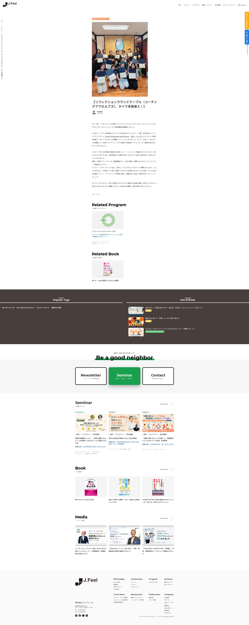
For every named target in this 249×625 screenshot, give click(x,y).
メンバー (133, 582)
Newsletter (91, 376)
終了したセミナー (169, 584)
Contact (158, 376)
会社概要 (218, 5)
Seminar (124, 376)
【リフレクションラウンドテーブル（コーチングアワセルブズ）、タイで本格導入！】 (2, 57)
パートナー (134, 584)
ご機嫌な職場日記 (118, 602)
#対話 (98, 194)
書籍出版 (151, 597)
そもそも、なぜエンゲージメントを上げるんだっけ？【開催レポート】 (170, 328)
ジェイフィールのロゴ (169, 602)
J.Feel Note (2, 28)
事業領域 (116, 584)
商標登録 (166, 605)
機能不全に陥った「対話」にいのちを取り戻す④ (162, 318)
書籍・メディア (207, 5)
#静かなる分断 (56, 308)
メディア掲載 (152, 600)
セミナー (187, 5)
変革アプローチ (118, 587)
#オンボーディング (8, 308)
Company (169, 594)
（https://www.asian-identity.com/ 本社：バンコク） (123, 136)
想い (180, 5)
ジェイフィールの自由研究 (121, 600)
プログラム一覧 (153, 582)
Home (2, 21)
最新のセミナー (168, 582)
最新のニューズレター (136, 597)
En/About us (167, 613)
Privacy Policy (166, 616)
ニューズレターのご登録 (137, 600)
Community (136, 579)
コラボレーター (135, 587)
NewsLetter (137, 594)
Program (153, 579)
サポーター (167, 600)
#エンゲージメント (43, 308)
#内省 (93, 194)
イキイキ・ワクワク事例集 (121, 597)
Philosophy (119, 579)
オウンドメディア (229, 5)
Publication (154, 594)
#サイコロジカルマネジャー (25, 308)
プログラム (196, 5)
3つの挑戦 (116, 589)
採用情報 (166, 610)
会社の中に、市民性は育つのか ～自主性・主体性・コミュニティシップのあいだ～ (174, 307)
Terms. (172, 616)
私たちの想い (117, 582)
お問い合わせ (241, 5)
